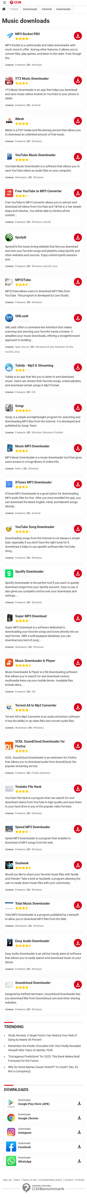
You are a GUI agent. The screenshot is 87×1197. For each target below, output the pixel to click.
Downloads (30, 9)
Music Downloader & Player (35, 661)
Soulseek (22, 863)
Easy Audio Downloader (32, 941)
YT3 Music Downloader (32, 79)
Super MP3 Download (31, 616)
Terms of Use (29, 1180)
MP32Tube (23, 280)
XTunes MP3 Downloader (33, 482)
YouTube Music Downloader (35, 155)
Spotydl (20, 237)
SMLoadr (22, 316)
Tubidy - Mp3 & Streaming (34, 365)
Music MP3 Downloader (32, 446)
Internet (47, 9)
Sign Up (7, 1180)
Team (17, 1180)
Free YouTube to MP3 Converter (38, 191)
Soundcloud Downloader (33, 983)
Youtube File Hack (28, 787)
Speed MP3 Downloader (32, 827)
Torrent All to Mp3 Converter (35, 705)
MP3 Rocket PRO (27, 34)
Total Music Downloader (32, 903)
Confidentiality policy (50, 1180)
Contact (69, 1180)
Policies (80, 1180)
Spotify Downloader (29, 571)
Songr (19, 406)
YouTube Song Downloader (34, 527)
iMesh (19, 119)
